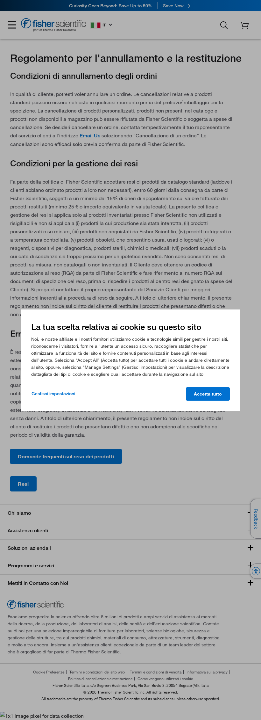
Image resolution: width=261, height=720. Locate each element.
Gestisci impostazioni (53, 393)
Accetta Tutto (208, 394)
